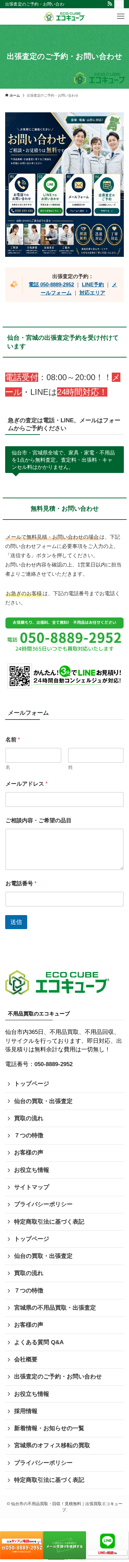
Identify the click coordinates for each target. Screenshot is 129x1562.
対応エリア (92, 293)
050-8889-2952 (53, 1064)
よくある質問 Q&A (39, 1342)
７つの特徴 (28, 1135)
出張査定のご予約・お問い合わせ (58, 1376)
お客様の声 (28, 1152)
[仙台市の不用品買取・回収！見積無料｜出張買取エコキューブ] (64, 16)
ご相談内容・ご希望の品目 (39, 820)
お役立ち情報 (31, 1170)
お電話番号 (21, 883)
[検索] (119, 4)
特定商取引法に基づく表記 (49, 1222)
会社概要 (25, 1359)
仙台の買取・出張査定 (43, 1101)
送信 (16, 922)
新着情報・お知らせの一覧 (49, 1428)
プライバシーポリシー (43, 1204)
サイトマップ (31, 1187)
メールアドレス (26, 784)
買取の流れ (28, 1118)
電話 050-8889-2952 (51, 284)
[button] (120, 16)
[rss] (109, 4)
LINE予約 (93, 284)
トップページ (31, 1083)
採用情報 (25, 1411)
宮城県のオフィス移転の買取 (52, 1445)
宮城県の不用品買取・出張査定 (55, 1307)
